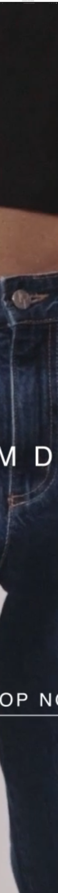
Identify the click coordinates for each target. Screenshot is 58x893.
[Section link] (29, 447)
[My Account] (52, 3)
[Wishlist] (54, 3)
